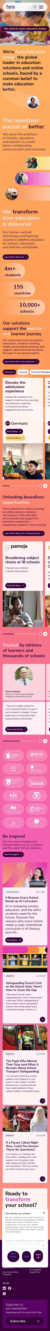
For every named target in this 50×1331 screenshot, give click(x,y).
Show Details (13, 1254)
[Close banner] (44, 1213)
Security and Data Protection (10, 1273)
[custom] (4, 1288)
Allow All (38, 1255)
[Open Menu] (41, 7)
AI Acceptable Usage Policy (35, 1271)
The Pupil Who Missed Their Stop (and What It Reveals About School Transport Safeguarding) (22, 1066)
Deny (26, 1256)
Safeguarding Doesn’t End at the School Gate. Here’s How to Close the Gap (24, 986)
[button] (45, 486)
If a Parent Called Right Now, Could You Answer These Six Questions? (22, 1146)
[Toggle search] (34, 7)
